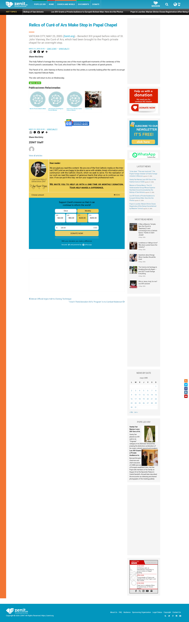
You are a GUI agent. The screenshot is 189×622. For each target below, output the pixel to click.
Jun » (136, 412)
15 (156, 395)
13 (148, 395)
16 (131, 399)
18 (140, 399)
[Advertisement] (76, 277)
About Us (113, 612)
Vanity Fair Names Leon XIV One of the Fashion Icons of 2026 (135, 431)
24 (135, 403)
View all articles (35, 155)
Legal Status (157, 612)
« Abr (131, 412)
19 (144, 399)
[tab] (137, 562)
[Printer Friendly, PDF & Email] (35, 83)
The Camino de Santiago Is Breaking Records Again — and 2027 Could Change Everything (147, 270)
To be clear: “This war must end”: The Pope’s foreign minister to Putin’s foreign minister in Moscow (143, 174)
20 (148, 399)
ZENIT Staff (52, 49)
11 (140, 395)
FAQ (120, 612)
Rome (51, 4)
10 (135, 395)
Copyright (167, 612)
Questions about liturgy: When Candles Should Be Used (147, 257)
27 (148, 403)
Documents (83, 4)
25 (140, 403)
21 (152, 399)
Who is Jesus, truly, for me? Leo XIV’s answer (147, 283)
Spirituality (64, 49)
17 (135, 399)
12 (144, 395)
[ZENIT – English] (19, 4)
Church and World (66, 4)
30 (131, 407)
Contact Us (176, 612)
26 (144, 403)
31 (135, 407)
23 (131, 403)
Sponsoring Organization (141, 612)
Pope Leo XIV (40, 4)
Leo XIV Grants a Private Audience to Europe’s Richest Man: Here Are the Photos (55, 12)
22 (156, 399)
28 (152, 403)
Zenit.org (69, 36)
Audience (127, 612)
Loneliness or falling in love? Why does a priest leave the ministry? (148, 245)
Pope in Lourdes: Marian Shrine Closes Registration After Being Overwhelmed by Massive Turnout (142, 12)
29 (156, 403)
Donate (95, 4)
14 (152, 395)
